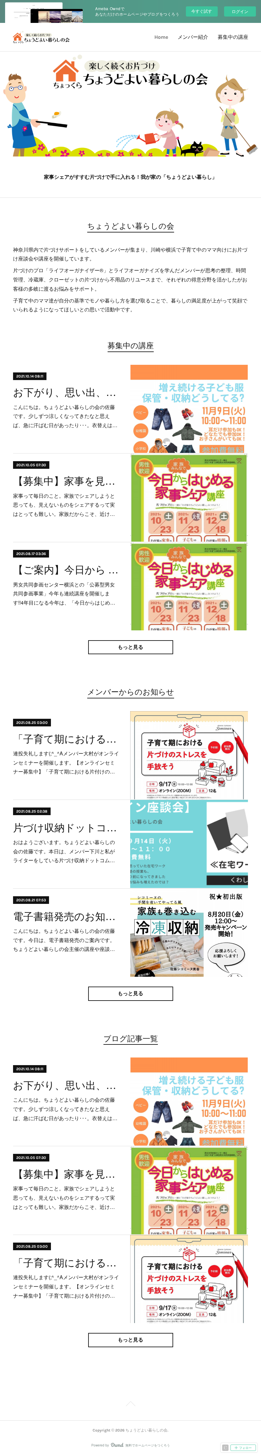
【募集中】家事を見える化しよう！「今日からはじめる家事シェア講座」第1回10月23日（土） (66, 481)
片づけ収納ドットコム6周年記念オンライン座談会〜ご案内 (66, 828)
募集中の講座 (233, 37)
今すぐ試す (201, 11)
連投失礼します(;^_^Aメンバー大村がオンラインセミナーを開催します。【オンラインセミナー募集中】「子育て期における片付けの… (66, 762)
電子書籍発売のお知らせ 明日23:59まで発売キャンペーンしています (66, 916)
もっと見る (130, 647)
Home (161, 37)
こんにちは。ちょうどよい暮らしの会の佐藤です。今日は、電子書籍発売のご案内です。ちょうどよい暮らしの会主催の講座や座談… (64, 940)
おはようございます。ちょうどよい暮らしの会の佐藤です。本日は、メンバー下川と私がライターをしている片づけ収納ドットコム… (64, 851)
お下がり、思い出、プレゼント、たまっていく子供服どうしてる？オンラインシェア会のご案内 (66, 392)
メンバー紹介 (193, 37)
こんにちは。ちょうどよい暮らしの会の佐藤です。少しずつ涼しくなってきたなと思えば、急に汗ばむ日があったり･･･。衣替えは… (65, 416)
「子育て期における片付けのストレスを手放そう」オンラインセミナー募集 (66, 739)
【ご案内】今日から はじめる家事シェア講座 (66, 570)
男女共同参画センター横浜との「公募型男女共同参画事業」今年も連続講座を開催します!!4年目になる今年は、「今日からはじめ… (64, 594)
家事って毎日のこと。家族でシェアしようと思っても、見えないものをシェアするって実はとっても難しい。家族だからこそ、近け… (64, 505)
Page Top (130, 1404)
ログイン (240, 11)
